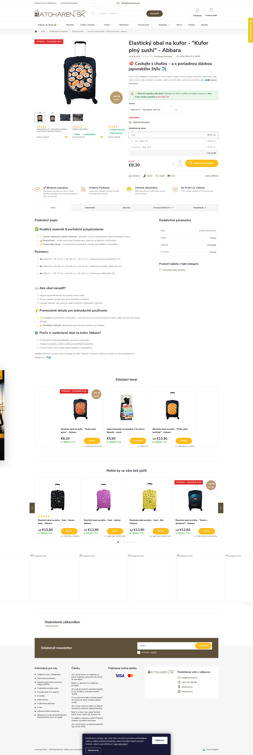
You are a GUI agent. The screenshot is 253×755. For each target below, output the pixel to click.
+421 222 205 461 (189, 682)
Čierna (213, 237)
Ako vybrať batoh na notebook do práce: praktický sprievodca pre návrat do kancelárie (86, 677)
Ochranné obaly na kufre (173, 269)
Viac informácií (120, 744)
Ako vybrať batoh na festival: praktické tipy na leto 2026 (87, 725)
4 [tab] (125, 542)
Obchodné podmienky (69, 3)
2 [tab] (120, 542)
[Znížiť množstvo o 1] (180, 165)
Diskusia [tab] (126, 208)
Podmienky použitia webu (48, 688)
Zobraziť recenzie (52, 626)
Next (220, 508)
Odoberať (203, 646)
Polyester (212, 244)
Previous (32, 508)
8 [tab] (134, 542)
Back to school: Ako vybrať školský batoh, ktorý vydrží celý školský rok (85, 713)
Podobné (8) (198, 208)
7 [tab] (132, 542)
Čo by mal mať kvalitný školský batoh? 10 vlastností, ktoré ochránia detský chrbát (87, 700)
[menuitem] (49, 25)
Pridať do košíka (204, 163)
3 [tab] (123, 542)
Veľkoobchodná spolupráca (48, 711)
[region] (80, 132)
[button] (52, 578)
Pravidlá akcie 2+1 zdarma (48, 692)
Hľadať (154, 13)
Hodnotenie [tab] (90, 208)
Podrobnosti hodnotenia (163, 56)
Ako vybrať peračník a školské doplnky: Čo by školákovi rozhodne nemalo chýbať (87, 691)
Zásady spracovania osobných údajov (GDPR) (49, 683)
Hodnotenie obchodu (46, 703)
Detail (92, 441)
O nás (39, 707)
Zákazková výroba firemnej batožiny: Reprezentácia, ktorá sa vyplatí (52, 716)
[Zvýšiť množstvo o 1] (180, 161)
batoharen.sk (187, 687)
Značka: (211, 176)
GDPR (153, 652)
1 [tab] (118, 542)
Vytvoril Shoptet (212, 749)
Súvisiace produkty (162, 208)
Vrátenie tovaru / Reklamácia (45, 3)
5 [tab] (127, 542)
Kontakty (41, 696)
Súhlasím (159, 740)
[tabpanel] (81, 417)
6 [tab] (130, 542)
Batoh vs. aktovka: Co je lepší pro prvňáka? (84, 684)
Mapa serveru (42, 699)
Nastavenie (93, 750)
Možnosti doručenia (141, 122)
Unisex (213, 251)
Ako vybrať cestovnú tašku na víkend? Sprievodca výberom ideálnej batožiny (87, 707)
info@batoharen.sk (190, 677)
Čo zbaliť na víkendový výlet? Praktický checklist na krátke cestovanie (87, 719)
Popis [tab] (53, 208)
